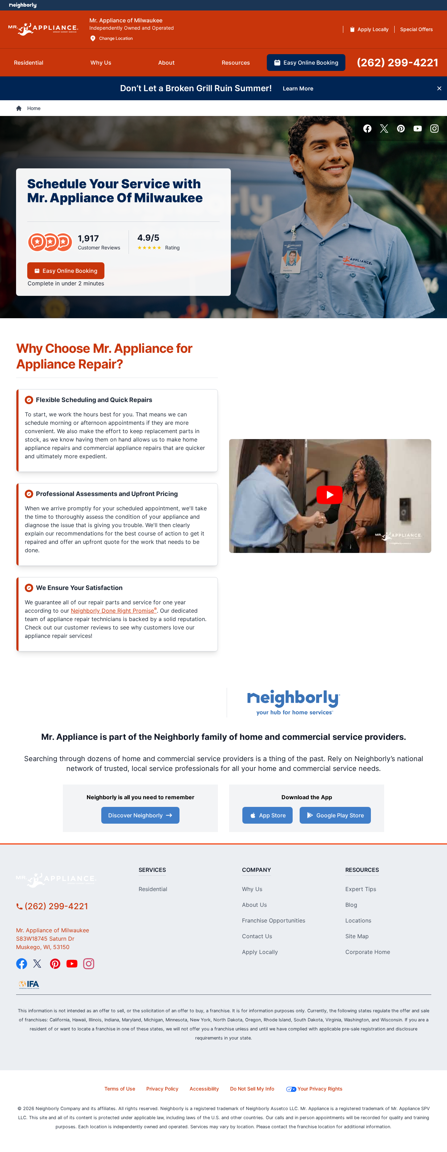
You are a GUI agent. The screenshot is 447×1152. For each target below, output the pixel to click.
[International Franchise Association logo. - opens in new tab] (29, 984)
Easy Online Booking (70, 270)
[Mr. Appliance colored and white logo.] (43, 29)
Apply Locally (260, 951)
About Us (254, 904)
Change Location (116, 38)
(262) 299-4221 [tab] (398, 62)
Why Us (252, 888)
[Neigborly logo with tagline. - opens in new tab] (293, 702)
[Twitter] (384, 128)
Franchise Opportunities (273, 920)
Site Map (357, 936)
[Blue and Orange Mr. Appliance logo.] (157, 702)
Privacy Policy (162, 1089)
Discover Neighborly (135, 815)
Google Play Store (340, 815)
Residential (153, 888)
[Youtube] (417, 128)
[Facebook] (367, 128)
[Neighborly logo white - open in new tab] (22, 5)
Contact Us (257, 936)
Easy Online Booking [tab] (311, 62)
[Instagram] (434, 128)
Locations (358, 920)
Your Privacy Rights (320, 1089)
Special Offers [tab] (416, 29)
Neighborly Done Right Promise (114, 610)
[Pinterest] (401, 128)
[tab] (28, 63)
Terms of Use (119, 1089)
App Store (272, 815)
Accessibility (204, 1089)
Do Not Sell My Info (252, 1089)
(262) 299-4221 (56, 906)
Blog (351, 904)
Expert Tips (360, 888)
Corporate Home (367, 951)
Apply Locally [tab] (373, 29)
